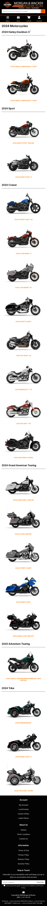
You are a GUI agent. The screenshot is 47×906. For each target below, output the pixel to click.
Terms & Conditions (28, 886)
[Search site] (43, 11)
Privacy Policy (23, 855)
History (23, 830)
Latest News (23, 818)
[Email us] (23, 892)
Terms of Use (23, 850)
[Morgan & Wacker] (23, 4)
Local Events (23, 809)
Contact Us (23, 839)
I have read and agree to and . (24, 887)
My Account (23, 805)
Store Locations (23, 834)
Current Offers (23, 814)
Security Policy (23, 864)
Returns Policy (23, 859)
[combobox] (21, 11)
